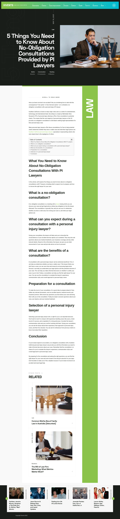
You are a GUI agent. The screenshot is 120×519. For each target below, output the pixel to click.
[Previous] (7, 498)
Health (80, 5)
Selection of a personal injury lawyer (40, 152)
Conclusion (34, 154)
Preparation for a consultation (39, 150)
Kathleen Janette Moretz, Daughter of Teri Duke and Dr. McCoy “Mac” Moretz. (15, 505)
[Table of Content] (71, 140)
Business (95, 5)
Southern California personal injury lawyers (41, 132)
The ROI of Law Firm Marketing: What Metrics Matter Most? (42, 469)
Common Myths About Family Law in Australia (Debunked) (44, 422)
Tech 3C (87, 5)
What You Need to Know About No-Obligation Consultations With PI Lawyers (51, 142)
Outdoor (73, 5)
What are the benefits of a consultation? (42, 148)
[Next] (113, 498)
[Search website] (114, 5)
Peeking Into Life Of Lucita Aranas (57, 502)
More (102, 5)
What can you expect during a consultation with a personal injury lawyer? (50, 146)
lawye (57, 204)
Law (53, 29)
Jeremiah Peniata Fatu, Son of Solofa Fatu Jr (78, 503)
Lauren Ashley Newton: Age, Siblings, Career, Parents (99, 504)
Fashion (44, 5)
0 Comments (41, 74)
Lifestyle (65, 5)
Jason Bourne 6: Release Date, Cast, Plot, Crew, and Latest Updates (35, 505)
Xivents (8, 5)
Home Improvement (54, 5)
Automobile (35, 5)
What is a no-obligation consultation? (41, 144)
